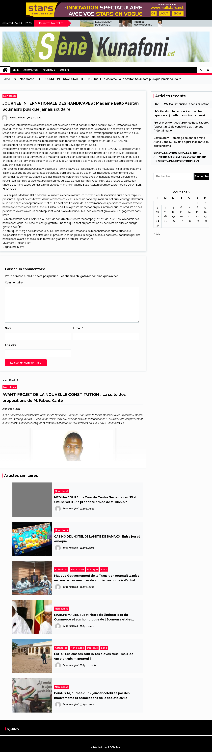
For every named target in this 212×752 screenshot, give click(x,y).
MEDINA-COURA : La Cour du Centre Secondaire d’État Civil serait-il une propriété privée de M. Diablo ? (95, 499)
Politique (49, 70)
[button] (201, 70)
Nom (8, 328)
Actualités (31, 70)
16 (205, 211)
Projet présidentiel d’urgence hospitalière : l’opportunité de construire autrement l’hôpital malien (181, 126)
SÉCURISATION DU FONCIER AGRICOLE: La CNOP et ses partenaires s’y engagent (90, 23)
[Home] (5, 70)
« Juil (157, 233)
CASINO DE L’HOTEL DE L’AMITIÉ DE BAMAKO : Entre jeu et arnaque (97, 539)
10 (157, 211)
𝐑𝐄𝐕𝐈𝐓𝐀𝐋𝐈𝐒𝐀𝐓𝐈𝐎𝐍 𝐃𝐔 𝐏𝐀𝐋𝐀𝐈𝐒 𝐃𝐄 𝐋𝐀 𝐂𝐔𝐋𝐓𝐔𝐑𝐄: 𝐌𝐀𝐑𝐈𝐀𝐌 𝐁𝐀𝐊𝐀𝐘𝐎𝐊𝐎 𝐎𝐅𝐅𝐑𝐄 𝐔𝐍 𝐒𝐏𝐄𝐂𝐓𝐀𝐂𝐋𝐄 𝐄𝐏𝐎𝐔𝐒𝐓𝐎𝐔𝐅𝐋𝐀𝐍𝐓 (180, 157)
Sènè (16, 70)
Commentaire (14, 282)
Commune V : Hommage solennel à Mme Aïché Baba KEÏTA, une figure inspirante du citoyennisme (181, 141)
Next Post (8, 380)
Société (64, 70)
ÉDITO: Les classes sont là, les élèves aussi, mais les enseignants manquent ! (93, 656)
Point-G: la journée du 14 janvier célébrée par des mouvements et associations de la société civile (92, 695)
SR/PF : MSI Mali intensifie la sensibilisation (181, 104)
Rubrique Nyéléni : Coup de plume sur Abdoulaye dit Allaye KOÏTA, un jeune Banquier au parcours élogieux (130, 23)
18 (165, 216)
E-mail (78, 328)
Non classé (10, 95)
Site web (10, 344)
